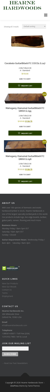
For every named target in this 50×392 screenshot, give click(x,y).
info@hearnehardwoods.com (14, 325)
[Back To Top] (25, 376)
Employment (7, 296)
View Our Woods (9, 286)
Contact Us (7, 289)
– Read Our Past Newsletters (15, 363)
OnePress (14, 386)
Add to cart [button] (25, 79)
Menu (45, 15)
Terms (5, 293)
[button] (25, 85)
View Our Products (10, 283)
